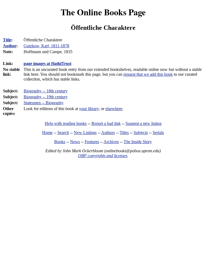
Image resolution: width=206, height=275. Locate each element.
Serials (158, 132)
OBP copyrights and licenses (102, 155)
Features (92, 141)
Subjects (141, 132)
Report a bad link (106, 123)
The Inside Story (138, 141)
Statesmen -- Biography (44, 102)
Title (7, 40)
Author (9, 46)
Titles (124, 132)
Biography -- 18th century (46, 91)
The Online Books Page (103, 12)
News (75, 141)
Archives (111, 141)
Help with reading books (66, 123)
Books (59, 141)
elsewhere (113, 108)
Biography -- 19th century (46, 97)
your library (89, 108)
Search (63, 132)
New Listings (85, 132)
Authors (108, 132)
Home (47, 132)
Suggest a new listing (143, 123)
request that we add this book (148, 74)
